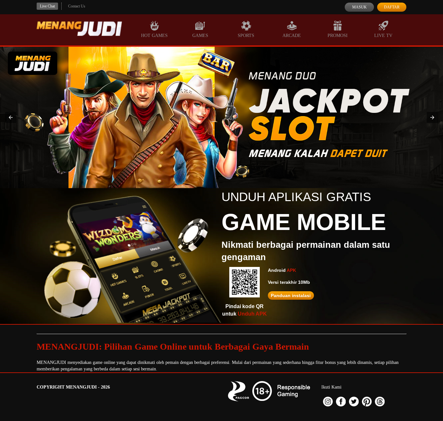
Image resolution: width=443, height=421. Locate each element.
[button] (10, 117)
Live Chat (47, 6)
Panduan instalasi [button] (291, 295)
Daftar (392, 7)
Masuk (359, 7)
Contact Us (76, 6)
